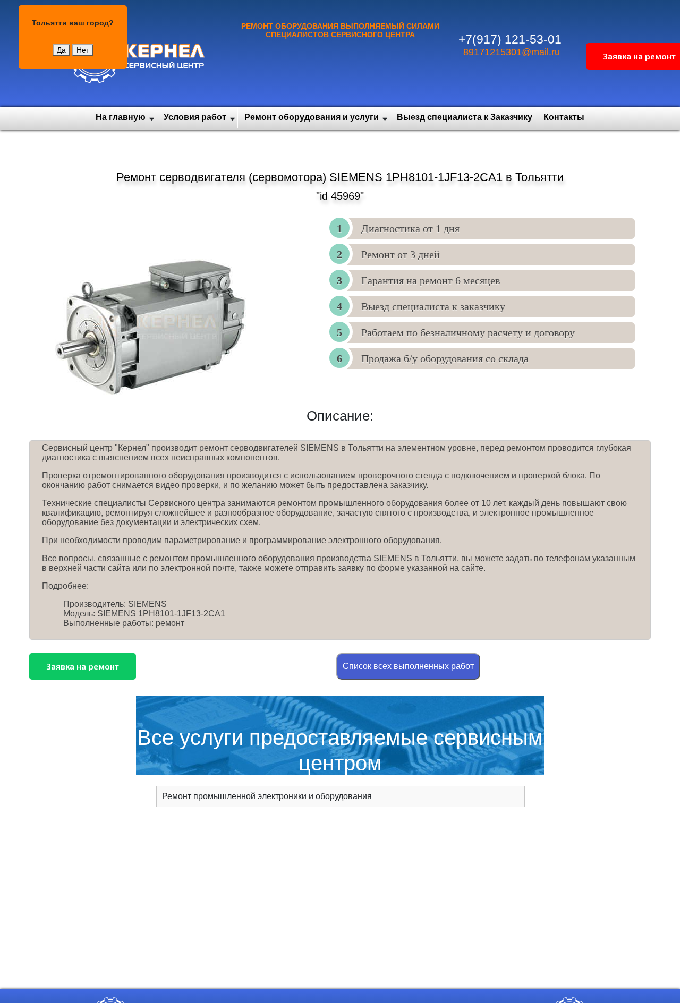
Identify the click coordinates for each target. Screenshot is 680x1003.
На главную (121, 117)
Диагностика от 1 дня (410, 228)
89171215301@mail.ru (511, 52)
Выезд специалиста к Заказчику (464, 117)
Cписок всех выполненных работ (408, 666)
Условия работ (195, 117)
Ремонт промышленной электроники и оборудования (267, 796)
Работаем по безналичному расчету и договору (468, 332)
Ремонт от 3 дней (400, 254)
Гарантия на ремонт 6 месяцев (430, 280)
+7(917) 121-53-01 (510, 39)
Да (61, 50)
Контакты (563, 117)
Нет (82, 50)
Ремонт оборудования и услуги (311, 117)
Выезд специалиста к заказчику (433, 306)
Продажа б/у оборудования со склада (445, 358)
